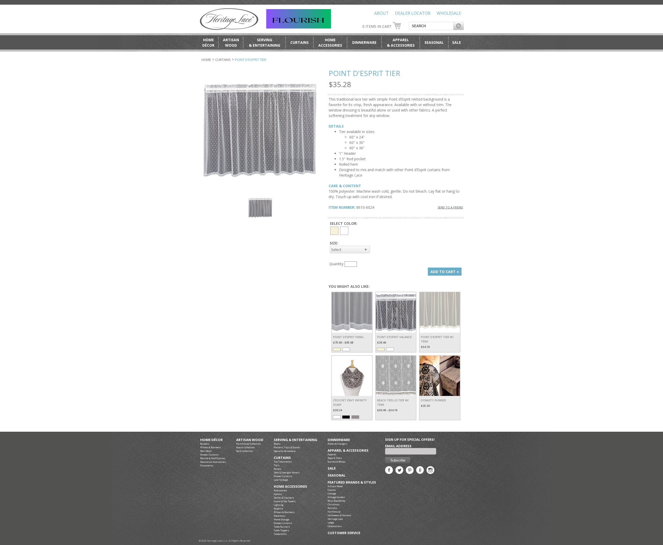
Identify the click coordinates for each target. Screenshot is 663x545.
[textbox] (431, 26)
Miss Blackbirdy (336, 500)
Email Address (398, 446)
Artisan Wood (249, 440)
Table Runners (282, 526)
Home (206, 59)
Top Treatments (283, 461)
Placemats (279, 516)
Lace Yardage (281, 479)
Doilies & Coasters (284, 497)
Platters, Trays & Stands (287, 447)
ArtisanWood (231, 42)
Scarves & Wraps (336, 461)
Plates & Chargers (337, 443)
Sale (456, 42)
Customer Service (344, 533)
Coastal (332, 490)
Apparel (332, 454)
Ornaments (206, 465)
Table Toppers (281, 530)
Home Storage (281, 519)
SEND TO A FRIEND (450, 207)
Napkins (278, 508)
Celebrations (335, 526)
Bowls (277, 443)
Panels (277, 469)
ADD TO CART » (444, 271)
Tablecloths (280, 534)
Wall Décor (206, 451)
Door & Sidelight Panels (286, 472)
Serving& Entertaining (264, 42)
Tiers (276, 465)
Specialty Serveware (285, 451)
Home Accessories (290, 486)
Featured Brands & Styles (352, 482)
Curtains (299, 42)
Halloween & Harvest (339, 515)
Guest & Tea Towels (285, 501)
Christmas (334, 504)
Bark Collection (244, 451)
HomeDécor (208, 42)
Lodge (331, 522)
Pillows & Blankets (210, 447)
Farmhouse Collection (248, 443)
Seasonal (434, 42)
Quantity (336, 263)
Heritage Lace (335, 519)
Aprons (278, 494)
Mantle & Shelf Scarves (212, 458)
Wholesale (449, 13)
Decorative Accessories (213, 462)
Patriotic (332, 508)
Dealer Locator (412, 13)
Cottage (332, 493)
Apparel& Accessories (401, 42)
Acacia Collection (245, 447)
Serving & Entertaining (295, 440)
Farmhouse (334, 511)
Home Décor (211, 440)
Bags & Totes (335, 458)
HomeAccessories (330, 42)
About (381, 13)
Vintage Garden (336, 497)
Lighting (278, 505)
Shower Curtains (209, 454)
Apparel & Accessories (348, 450)
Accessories (280, 490)
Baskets (204, 443)
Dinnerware (364, 42)
